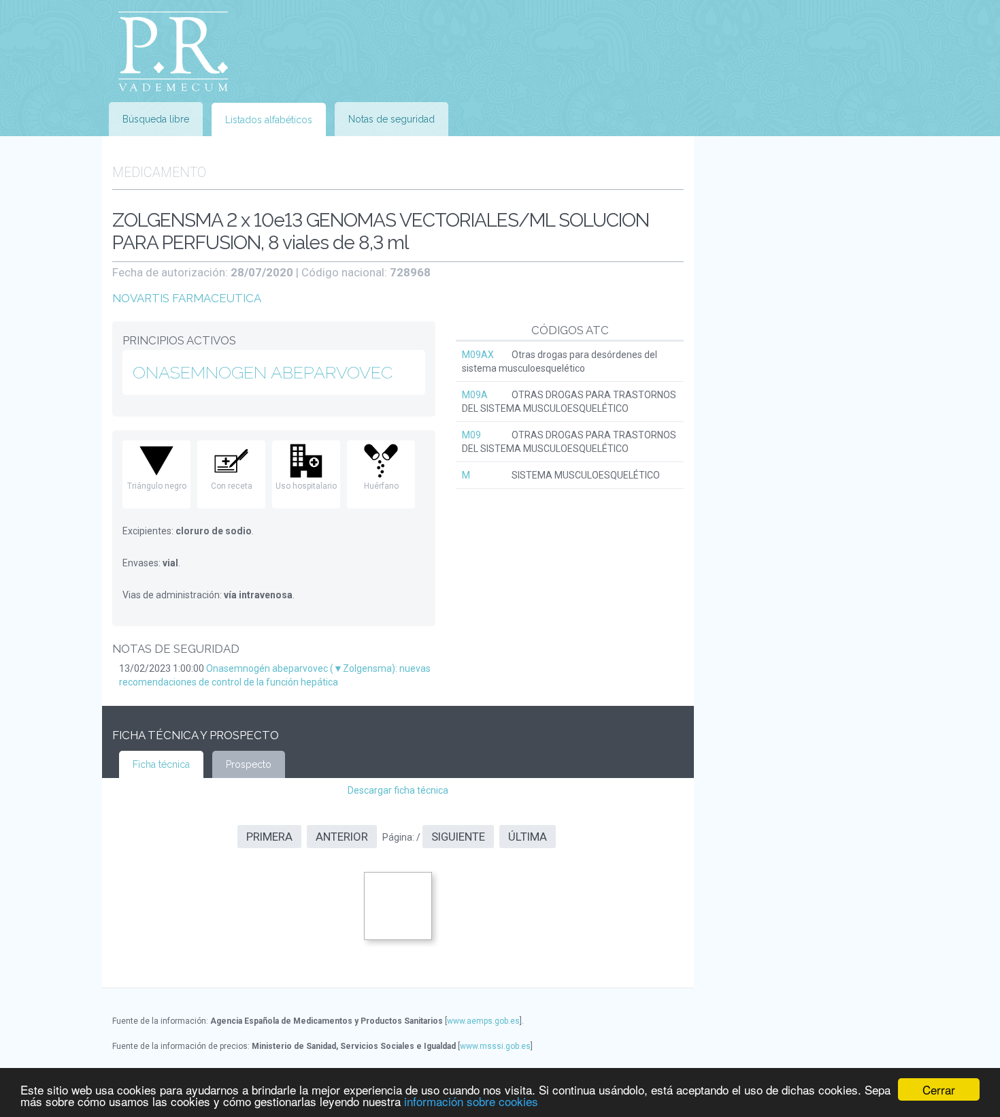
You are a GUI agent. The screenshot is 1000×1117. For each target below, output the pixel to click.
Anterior (342, 836)
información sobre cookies (471, 1101)
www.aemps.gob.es (483, 1021)
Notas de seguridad (391, 119)
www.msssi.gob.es (495, 1046)
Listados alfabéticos (268, 119)
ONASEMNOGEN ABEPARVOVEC (263, 372)
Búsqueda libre (155, 119)
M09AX (478, 354)
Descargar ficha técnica (398, 790)
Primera (269, 836)
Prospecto (248, 764)
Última (527, 836)
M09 (471, 435)
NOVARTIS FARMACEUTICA (186, 298)
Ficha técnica (161, 764)
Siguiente (458, 836)
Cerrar (938, 1089)
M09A (475, 394)
